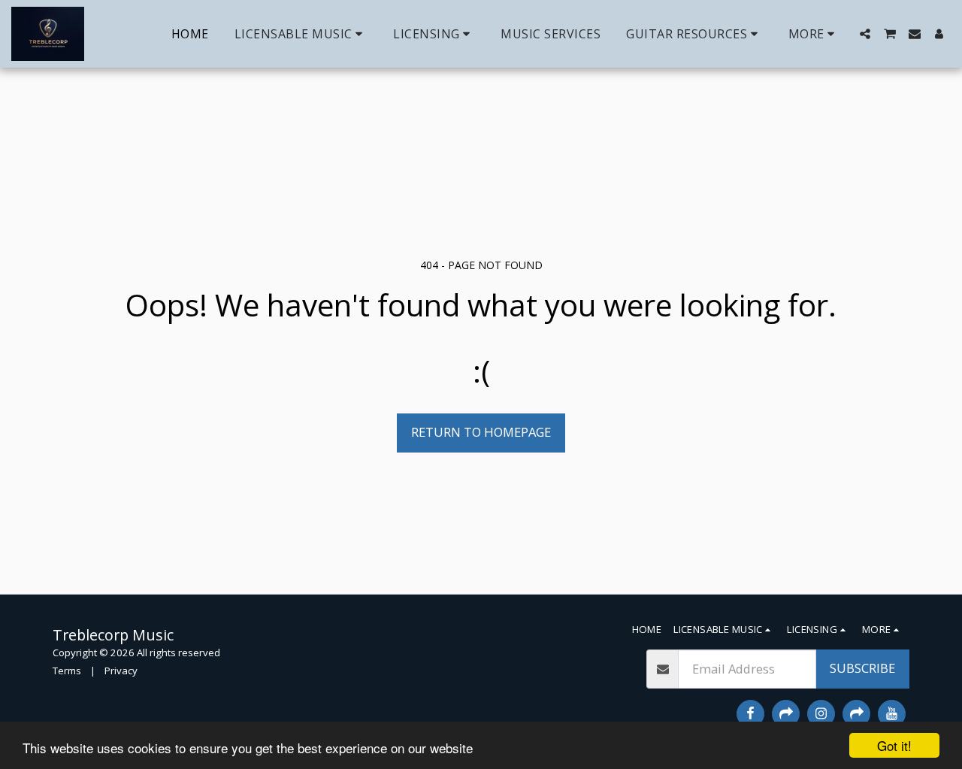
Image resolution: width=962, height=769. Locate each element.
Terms (67, 670)
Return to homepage (481, 432)
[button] (301, 34)
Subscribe (862, 668)
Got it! (894, 745)
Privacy (121, 670)
